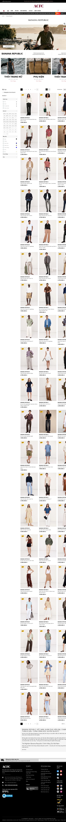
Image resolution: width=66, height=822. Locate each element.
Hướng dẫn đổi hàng (45, 787)
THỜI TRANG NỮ (13, 77)
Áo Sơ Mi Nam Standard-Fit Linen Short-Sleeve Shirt (28, 152)
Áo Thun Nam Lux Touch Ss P (26, 623)
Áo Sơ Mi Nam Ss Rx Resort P (26, 341)
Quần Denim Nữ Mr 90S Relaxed (46, 436)
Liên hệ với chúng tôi (30, 779)
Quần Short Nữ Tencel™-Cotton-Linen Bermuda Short (47, 592)
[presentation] (9, 37)
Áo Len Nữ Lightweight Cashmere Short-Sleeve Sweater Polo (29, 405)
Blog (27, 781)
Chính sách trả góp (45, 785)
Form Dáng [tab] (5, 154)
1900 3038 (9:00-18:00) (11, 785)
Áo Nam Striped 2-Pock (25, 655)
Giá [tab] (4, 157)
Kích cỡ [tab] (4, 111)
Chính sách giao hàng (45, 780)
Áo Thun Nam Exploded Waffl (26, 436)
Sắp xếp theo (59, 89)
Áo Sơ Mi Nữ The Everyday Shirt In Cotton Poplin (46, 624)
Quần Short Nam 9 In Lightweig (27, 246)
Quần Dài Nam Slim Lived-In (26, 215)
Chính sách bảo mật (45, 789)
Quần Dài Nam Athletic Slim (26, 183)
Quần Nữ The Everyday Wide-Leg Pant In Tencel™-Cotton (47, 247)
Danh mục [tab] (5, 99)
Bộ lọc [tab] (4, 89)
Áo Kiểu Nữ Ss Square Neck (45, 529)
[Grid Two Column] (49, 89)
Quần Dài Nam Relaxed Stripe (26, 373)
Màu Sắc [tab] (5, 136)
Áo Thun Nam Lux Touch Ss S (45, 655)
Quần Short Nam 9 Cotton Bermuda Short (28, 468)
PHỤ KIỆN (38, 77)
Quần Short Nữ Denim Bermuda (46, 686)
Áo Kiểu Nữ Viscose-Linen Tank (27, 560)
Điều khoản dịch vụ (45, 791)
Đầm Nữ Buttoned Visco (25, 718)
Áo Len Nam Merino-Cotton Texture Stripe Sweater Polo (46, 310)
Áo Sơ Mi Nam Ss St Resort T (45, 499)
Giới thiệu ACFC (29, 769)
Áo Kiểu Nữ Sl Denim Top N (45, 373)
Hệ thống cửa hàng (7, 1)
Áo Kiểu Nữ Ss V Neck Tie (44, 718)
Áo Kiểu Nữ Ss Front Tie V (44, 404)
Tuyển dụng (28, 777)
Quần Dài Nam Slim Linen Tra (45, 215)
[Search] (58, 11)
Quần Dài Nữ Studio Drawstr (26, 591)
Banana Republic (9, 16)
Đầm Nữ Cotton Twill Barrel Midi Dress (47, 119)
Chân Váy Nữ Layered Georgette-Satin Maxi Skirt (28, 687)
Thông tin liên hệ (44, 769)
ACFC (3, 16)
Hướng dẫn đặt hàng (45, 771)
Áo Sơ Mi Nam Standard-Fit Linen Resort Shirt (47, 152)
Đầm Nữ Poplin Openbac (25, 529)
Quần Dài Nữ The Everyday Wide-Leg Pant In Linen (28, 120)
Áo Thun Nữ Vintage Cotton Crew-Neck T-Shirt (47, 184)
